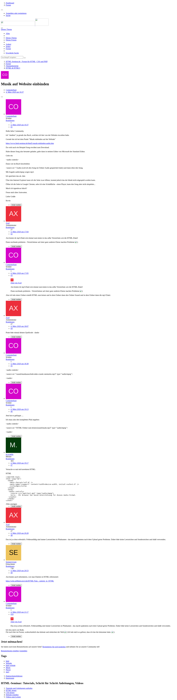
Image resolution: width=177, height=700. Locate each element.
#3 (12, 275)
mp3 (7, 672)
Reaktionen (10, 120)
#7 (12, 465)
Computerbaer (11, 90)
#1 (12, 127)
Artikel (8, 44)
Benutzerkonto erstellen (10, 651)
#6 (12, 411)
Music (8, 668)
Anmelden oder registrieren (16, 13)
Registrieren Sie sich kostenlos (54, 647)
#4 (12, 328)
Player (8, 670)
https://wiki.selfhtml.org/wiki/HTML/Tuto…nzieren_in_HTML (30, 581)
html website (10, 665)
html (7, 661)
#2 (12, 234)
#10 (12, 614)
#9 (12, 573)
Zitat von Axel (16, 283)
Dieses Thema (11, 38)
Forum (8, 49)
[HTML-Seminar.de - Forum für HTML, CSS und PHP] (25, 25)
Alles (8, 33)
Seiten (8, 46)
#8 (12, 535)
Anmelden (23, 651)
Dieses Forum (11, 40)
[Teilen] (2, 96)
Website (9, 663)
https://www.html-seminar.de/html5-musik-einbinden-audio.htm (30, 143)
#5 (12, 366)
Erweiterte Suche (12, 53)
